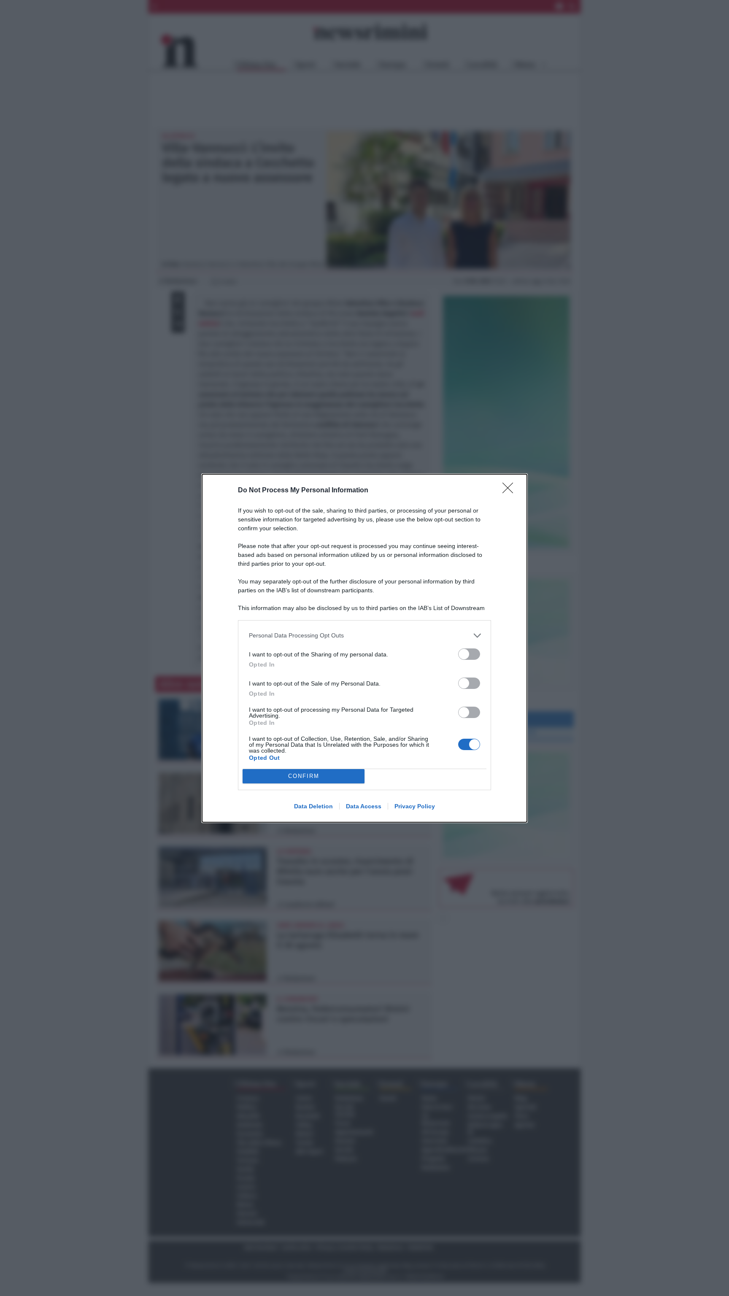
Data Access (363, 806)
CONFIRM (303, 776)
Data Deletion (313, 806)
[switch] (469, 654)
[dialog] (364, 648)
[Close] (510, 491)
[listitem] (364, 635)
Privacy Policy (414, 806)
